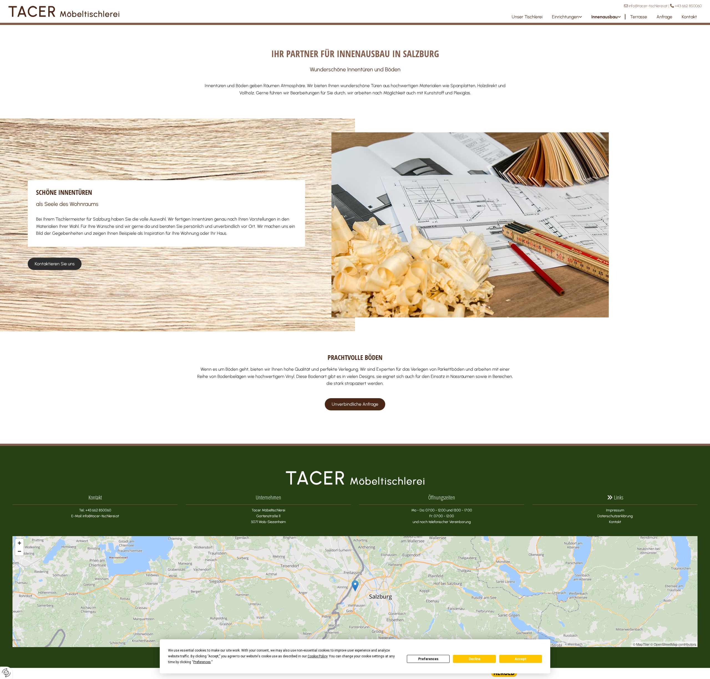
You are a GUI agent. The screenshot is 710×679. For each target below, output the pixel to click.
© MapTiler (641, 644)
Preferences (428, 659)
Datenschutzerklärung (615, 516)
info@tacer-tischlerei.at (648, 6)
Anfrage (664, 16)
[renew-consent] (6, 673)
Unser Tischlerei (527, 16)
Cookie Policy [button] (317, 656)
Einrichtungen (565, 16)
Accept (520, 659)
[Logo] (121, 11)
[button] (55, 264)
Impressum (615, 510)
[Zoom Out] (19, 551)
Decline (474, 659)
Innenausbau (604, 16)
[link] (567, 16)
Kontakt (689, 16)
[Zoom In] (19, 543)
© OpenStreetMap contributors (673, 644)
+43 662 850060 (688, 6)
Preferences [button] (202, 662)
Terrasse (638, 16)
